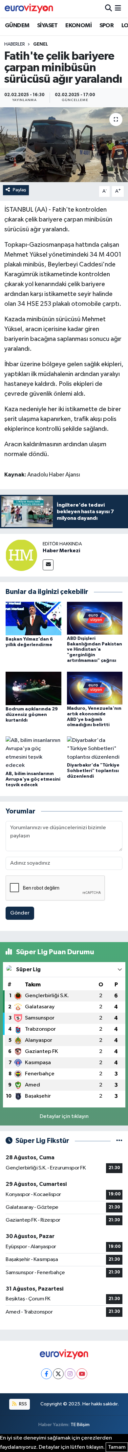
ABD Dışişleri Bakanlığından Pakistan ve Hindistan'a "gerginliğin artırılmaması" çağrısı (94, 649)
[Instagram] (70, 1373)
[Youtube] (81, 1373)
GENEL (40, 44)
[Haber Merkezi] (21, 555)
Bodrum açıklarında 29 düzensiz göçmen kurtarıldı (32, 715)
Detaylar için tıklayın (64, 1116)
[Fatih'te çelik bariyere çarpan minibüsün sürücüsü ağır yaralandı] (64, 144)
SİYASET (47, 26)
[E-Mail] (48, 564)
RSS (22, 1403)
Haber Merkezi (61, 550)
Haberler (14, 44)
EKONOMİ (78, 26)
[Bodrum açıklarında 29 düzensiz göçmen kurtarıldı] (33, 688)
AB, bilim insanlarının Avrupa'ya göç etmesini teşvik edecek (33, 779)
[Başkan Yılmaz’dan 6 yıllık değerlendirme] (33, 618)
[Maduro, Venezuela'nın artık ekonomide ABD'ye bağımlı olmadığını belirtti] (95, 688)
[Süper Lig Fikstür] (119, 1141)
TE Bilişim (80, 1424)
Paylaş (19, 189)
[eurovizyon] (28, 8)
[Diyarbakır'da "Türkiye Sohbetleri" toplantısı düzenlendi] (95, 748)
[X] (58, 1373)
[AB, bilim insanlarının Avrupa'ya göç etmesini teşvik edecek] (33, 753)
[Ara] (108, 8)
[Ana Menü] (118, 8)
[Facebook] (46, 1373)
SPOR (106, 26)
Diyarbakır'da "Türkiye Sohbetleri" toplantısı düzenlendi (93, 771)
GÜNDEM (17, 26)
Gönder (20, 913)
